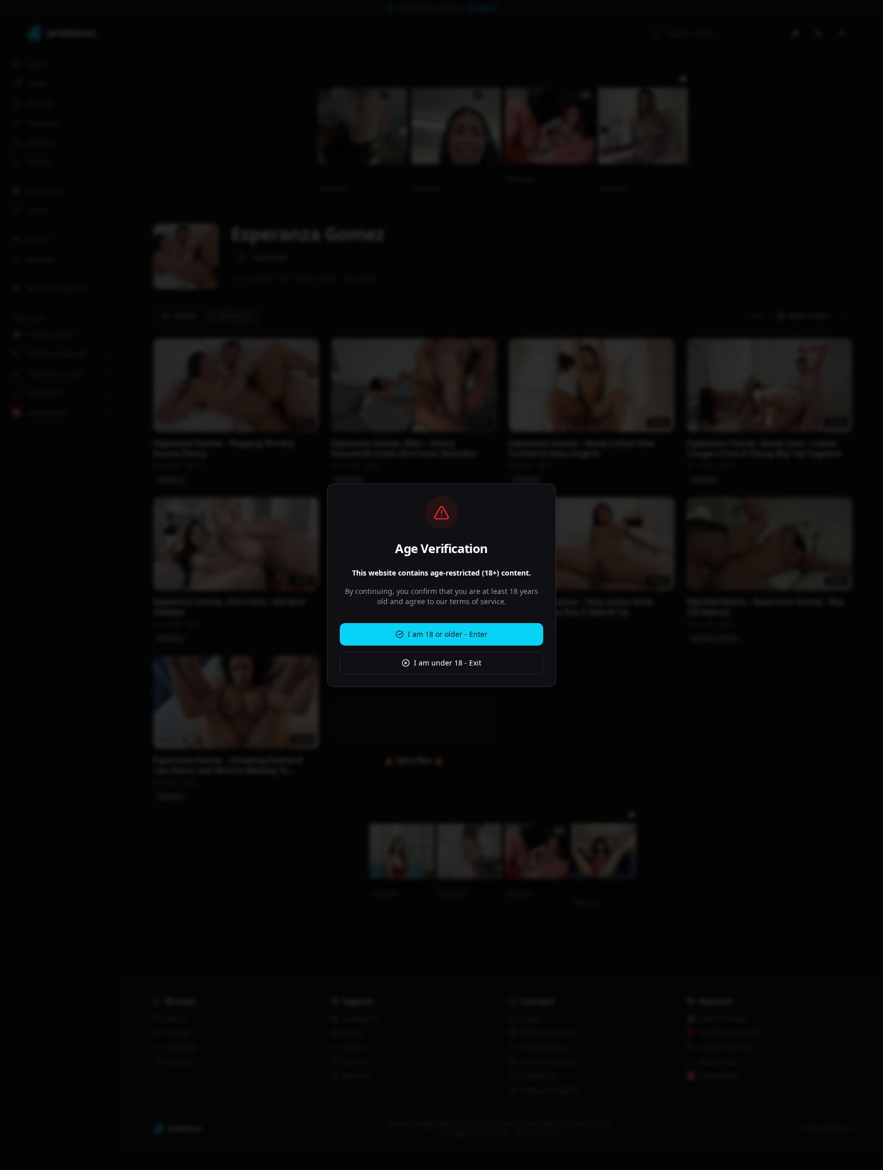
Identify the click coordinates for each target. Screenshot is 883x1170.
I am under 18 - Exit (447, 663)
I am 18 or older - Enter (447, 634)
